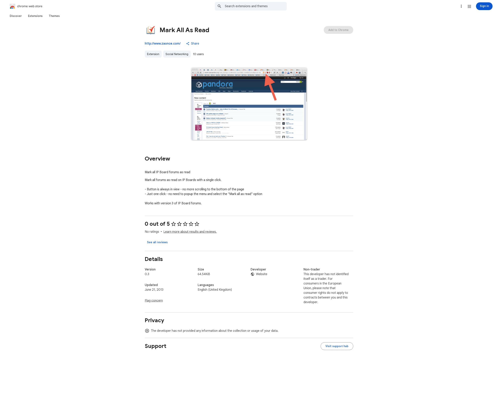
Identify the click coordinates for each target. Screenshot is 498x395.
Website (261, 274)
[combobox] (256, 6)
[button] (469, 6)
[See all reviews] (157, 242)
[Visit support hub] (337, 346)
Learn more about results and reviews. (190, 232)
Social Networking (177, 54)
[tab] (16, 15)
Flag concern (154, 301)
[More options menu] (461, 6)
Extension (153, 54)
